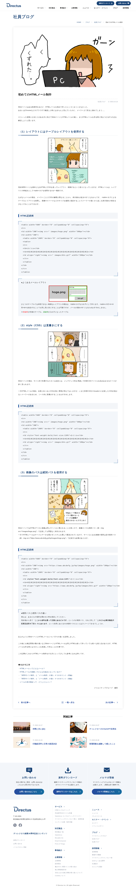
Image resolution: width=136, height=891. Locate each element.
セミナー (95, 823)
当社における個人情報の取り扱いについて (69, 872)
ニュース (86, 8)
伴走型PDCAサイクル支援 (63, 813)
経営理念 (58, 863)
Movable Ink (59, 838)
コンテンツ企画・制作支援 (63, 822)
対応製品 (52, 8)
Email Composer (60, 841)
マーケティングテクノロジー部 (102, 858)
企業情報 (74, 8)
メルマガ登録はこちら (106, 792)
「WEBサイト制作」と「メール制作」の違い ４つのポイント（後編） (46, 678)
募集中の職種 (96, 855)
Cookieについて (60, 875)
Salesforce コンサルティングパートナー (68, 816)
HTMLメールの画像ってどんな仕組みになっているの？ (41, 672)
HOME (79, 22)
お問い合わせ (122, 3)
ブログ (115, 8)
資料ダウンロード (104, 3)
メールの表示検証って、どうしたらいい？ (36, 682)
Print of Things (60, 844)
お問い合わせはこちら (28, 792)
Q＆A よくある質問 (98, 861)
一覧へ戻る (70, 702)
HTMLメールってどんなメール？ (32, 668)
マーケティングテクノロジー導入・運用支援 (69, 819)
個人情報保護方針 (61, 869)
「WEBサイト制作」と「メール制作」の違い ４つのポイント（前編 (46, 675)
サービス (40, 8)
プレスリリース (97, 816)
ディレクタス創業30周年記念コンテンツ (30, 833)
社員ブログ (97, 22)
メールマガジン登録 (19, 847)
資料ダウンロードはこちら (67, 792)
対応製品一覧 (59, 832)
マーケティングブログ (99, 836)
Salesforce (58, 835)
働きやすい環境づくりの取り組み (66, 866)
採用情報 (126, 8)
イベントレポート (98, 826)
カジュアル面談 (97, 866)
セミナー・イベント (101, 8)
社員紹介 (95, 863)
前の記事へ (25, 702)
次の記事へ (110, 702)
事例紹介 (63, 8)
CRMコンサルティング (62, 810)
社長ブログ (95, 839)
